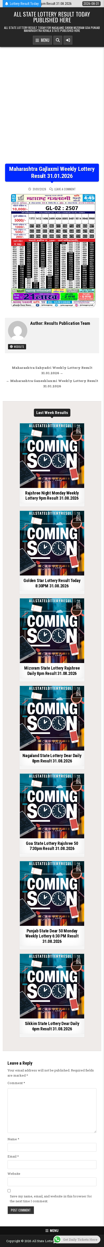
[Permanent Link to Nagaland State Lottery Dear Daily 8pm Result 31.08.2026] (52, 718)
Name (13, 1139)
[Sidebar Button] (68, 40)
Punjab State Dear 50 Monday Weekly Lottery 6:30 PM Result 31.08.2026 (51, 936)
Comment (16, 1083)
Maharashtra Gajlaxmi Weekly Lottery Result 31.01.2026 (52, 172)
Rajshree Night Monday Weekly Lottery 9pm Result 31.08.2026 (52, 495)
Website (18, 347)
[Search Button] (57, 40)
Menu (44, 40)
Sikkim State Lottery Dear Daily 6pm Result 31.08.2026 (52, 1026)
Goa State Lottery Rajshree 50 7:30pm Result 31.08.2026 (52, 846)
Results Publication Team (67, 323)
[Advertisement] (52, 109)
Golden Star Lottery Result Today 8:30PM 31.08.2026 (52, 583)
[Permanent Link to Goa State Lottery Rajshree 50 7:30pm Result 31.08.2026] (52, 806)
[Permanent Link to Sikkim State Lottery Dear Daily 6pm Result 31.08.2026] (52, 986)
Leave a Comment (65, 189)
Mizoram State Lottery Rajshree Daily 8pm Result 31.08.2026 (52, 670)
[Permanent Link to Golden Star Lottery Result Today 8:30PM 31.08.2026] (52, 543)
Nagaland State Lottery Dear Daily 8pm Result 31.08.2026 (51, 758)
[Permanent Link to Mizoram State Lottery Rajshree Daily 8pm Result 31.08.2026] (52, 630)
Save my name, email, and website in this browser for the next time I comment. (51, 1198)
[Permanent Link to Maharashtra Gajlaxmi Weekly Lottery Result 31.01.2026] (52, 252)
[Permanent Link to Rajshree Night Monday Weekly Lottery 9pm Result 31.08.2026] (52, 455)
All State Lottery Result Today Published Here (52, 16)
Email (13, 1156)
